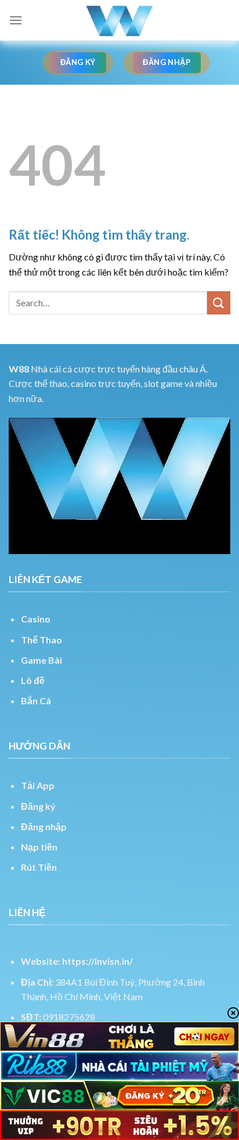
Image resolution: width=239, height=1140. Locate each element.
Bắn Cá (36, 700)
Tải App (38, 785)
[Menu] (16, 20)
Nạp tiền (39, 846)
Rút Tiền (39, 867)
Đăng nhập (44, 826)
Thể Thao (41, 639)
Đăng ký (38, 806)
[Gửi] (218, 302)
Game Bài (41, 659)
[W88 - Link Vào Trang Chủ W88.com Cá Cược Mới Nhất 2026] (119, 20)
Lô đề (33, 680)
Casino (35, 618)
